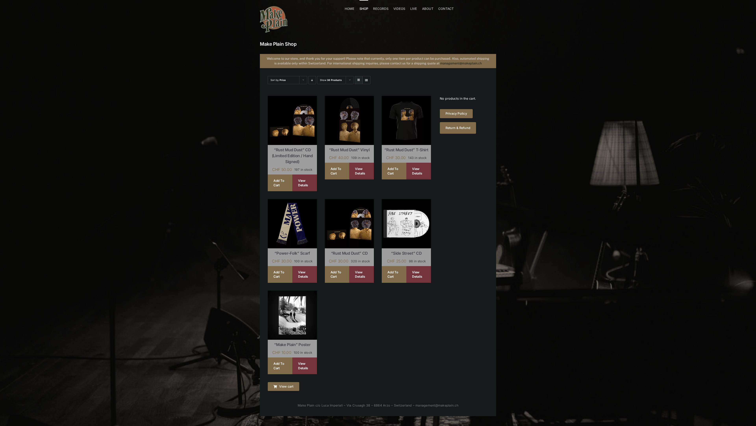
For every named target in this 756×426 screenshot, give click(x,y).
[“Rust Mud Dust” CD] (349, 202)
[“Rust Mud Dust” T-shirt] (406, 98)
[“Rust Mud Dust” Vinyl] (349, 98)
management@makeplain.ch (461, 63)
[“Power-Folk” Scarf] (292, 202)
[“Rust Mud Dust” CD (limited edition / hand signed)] (292, 98)
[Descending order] (312, 80)
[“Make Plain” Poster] (292, 293)
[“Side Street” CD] (406, 202)
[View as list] (366, 80)
